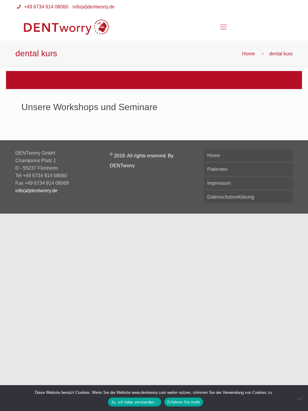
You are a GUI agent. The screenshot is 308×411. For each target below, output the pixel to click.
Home (248, 53)
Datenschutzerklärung (230, 196)
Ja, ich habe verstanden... (135, 402)
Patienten (217, 169)
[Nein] (300, 398)
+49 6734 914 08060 (45, 6)
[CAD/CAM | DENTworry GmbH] (66, 27)
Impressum (219, 183)
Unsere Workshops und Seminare (89, 107)
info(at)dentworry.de (93, 6)
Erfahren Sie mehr (183, 402)
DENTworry (122, 165)
